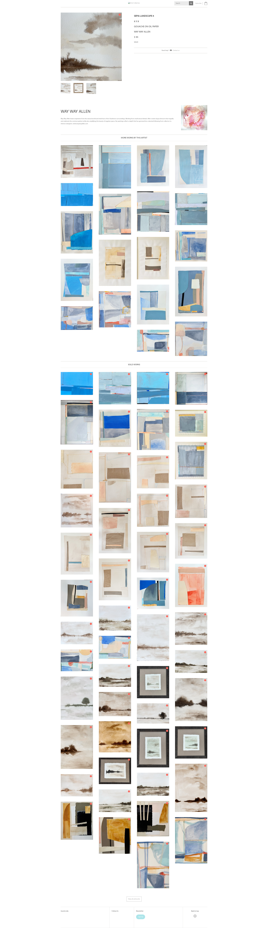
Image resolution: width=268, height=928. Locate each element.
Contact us (176, 50)
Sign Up (140, 912)
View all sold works (134, 895)
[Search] (191, 3)
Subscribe (198, 3)
